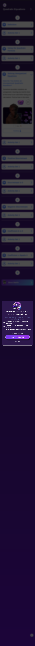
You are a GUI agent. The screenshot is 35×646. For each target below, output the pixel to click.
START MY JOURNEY (17, 337)
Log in (17, 341)
